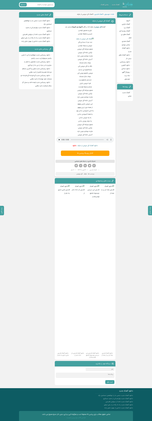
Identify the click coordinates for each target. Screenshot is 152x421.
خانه (112, 14)
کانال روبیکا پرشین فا (85, 153)
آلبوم (128, 21)
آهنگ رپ (127, 28)
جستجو (23, 5)
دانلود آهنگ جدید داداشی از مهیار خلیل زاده (35, 41)
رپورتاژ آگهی (126, 72)
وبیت (68, 418)
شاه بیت (127, 76)
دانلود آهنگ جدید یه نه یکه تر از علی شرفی (35, 38)
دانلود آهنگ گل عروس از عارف (88, 146)
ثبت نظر (110, 382)
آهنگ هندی (126, 41)
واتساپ (80, 165)
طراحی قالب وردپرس (79, 418)
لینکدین (85, 165)
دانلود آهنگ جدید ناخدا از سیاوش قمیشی (36, 34)
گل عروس (79, 174)
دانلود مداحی (126, 69)
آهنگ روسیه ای (124, 31)
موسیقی (107, 14)
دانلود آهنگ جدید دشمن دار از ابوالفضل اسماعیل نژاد (115, 395)
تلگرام (76, 165)
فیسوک (94, 165)
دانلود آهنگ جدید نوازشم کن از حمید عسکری (118, 399)
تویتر (89, 165)
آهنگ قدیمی (98, 14)
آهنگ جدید (115, 5)
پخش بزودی (126, 45)
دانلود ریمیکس (125, 62)
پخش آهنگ (104, 5)
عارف (85, 174)
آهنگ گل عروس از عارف (101, 21)
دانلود (74, 146)
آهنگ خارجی (126, 24)
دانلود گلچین (125, 65)
